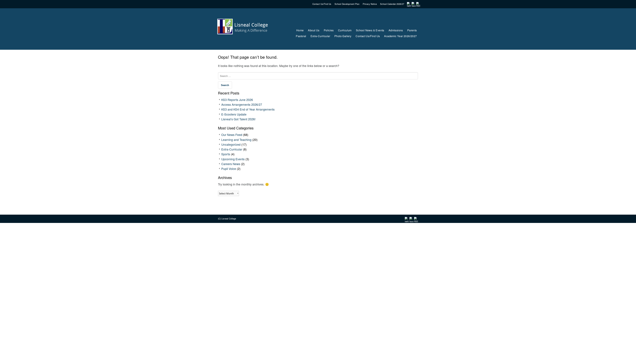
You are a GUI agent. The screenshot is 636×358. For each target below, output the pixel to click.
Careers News (230, 164)
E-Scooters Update (233, 114)
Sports (225, 154)
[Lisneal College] (245, 40)
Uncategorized (230, 144)
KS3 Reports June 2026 (237, 99)
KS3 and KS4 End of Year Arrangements (248, 109)
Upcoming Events (233, 159)
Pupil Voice (228, 168)
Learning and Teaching (236, 139)
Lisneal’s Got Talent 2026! (238, 119)
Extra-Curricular (231, 149)
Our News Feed (231, 134)
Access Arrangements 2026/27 (241, 104)
